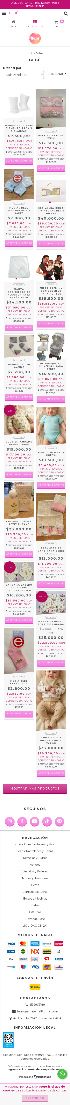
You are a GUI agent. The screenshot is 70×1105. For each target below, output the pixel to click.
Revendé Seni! (35, 919)
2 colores (19, 121)
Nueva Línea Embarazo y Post (35, 844)
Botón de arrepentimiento (45, 1069)
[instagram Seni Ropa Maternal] (10, 822)
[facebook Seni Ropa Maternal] (22, 822)
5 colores (51, 131)
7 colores (19, 204)
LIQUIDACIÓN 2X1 (35, 925)
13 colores (51, 617)
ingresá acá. (16, 1069)
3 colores (19, 285)
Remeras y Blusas (35, 858)
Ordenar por (12, 68)
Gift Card (35, 912)
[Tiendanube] (35, 1078)
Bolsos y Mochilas (35, 898)
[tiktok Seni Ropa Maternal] (47, 822)
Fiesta (35, 885)
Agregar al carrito (19, 161)
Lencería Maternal (35, 892)
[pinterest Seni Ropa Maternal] (59, 822)
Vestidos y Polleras (35, 871)
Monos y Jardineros (35, 878)
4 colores (19, 360)
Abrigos (35, 864)
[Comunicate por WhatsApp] (62, 1074)
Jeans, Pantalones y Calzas (35, 851)
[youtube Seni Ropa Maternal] (34, 822)
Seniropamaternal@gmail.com (37, 1011)
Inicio (30, 53)
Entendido (35, 1098)
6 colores (51, 733)
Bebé (35, 905)
